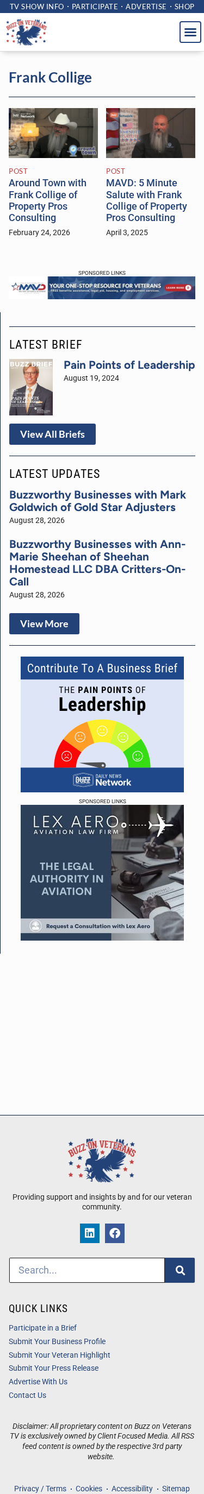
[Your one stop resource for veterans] (102, 296)
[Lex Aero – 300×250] (102, 937)
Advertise (146, 6)
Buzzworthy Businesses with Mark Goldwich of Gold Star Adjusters (97, 501)
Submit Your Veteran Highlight (59, 1355)
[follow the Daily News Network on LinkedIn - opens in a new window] (90, 1233)
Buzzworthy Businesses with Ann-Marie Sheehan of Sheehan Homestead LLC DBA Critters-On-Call (97, 562)
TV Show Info (37, 6)
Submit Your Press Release (53, 1368)
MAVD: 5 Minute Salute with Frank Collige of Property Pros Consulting (146, 200)
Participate (95, 6)
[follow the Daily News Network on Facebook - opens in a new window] (115, 1233)
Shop (185, 6)
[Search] (180, 1270)
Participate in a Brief (43, 1328)
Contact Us (27, 1395)
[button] (190, 32)
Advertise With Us (38, 1381)
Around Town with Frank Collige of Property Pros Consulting (47, 200)
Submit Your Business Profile (57, 1341)
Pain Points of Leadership (129, 364)
